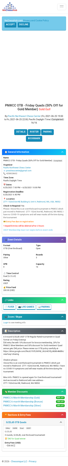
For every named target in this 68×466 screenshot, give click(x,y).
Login (5, 322)
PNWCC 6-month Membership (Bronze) (23, 401)
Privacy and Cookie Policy (36, 20)
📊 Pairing (44, 307)
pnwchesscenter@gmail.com (18, 171)
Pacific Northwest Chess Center (24, 116)
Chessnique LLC (19, 461)
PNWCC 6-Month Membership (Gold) (21, 397)
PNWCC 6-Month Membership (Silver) (22, 405)
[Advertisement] (34, 67)
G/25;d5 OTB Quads (16, 422)
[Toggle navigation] (61, 7)
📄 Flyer (9, 307)
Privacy (32, 461)
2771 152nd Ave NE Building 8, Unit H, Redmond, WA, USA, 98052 (31, 202)
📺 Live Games (26, 307)
